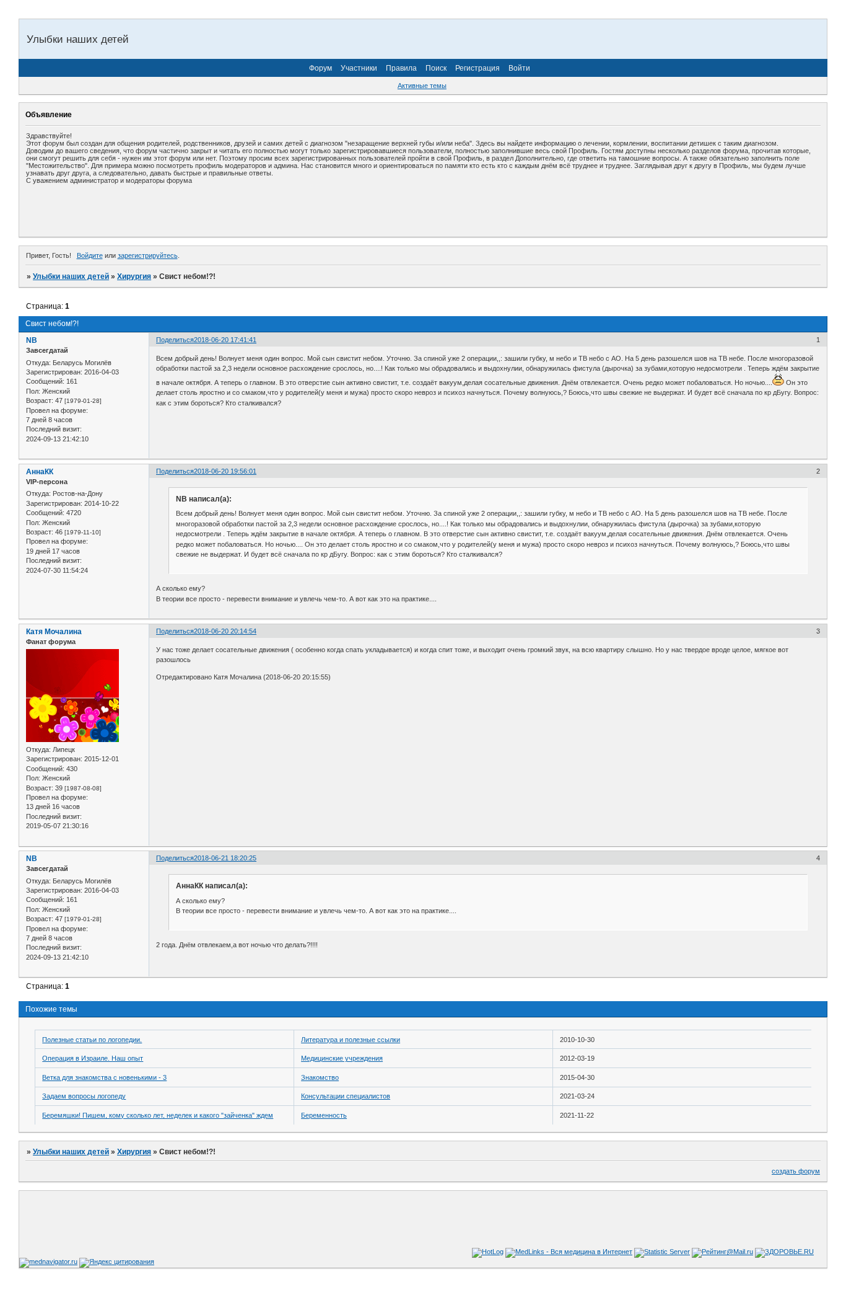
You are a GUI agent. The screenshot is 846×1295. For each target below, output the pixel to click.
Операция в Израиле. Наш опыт (92, 1058)
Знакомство (320, 1077)
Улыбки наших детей (71, 276)
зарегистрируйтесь (148, 255)
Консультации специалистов (345, 1096)
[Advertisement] (171, 210)
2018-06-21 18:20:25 (225, 858)
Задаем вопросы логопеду (84, 1096)
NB (31, 340)
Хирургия (134, 276)
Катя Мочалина (54, 631)
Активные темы (422, 85)
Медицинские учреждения (342, 1058)
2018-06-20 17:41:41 (225, 339)
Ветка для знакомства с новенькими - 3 (104, 1077)
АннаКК (39, 471)
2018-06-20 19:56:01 (225, 471)
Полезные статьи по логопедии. (92, 1039)
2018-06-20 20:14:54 (225, 631)
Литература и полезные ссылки (350, 1039)
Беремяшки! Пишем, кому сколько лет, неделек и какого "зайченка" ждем (157, 1115)
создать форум (796, 1171)
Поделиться (175, 339)
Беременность (324, 1115)
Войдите (90, 255)
